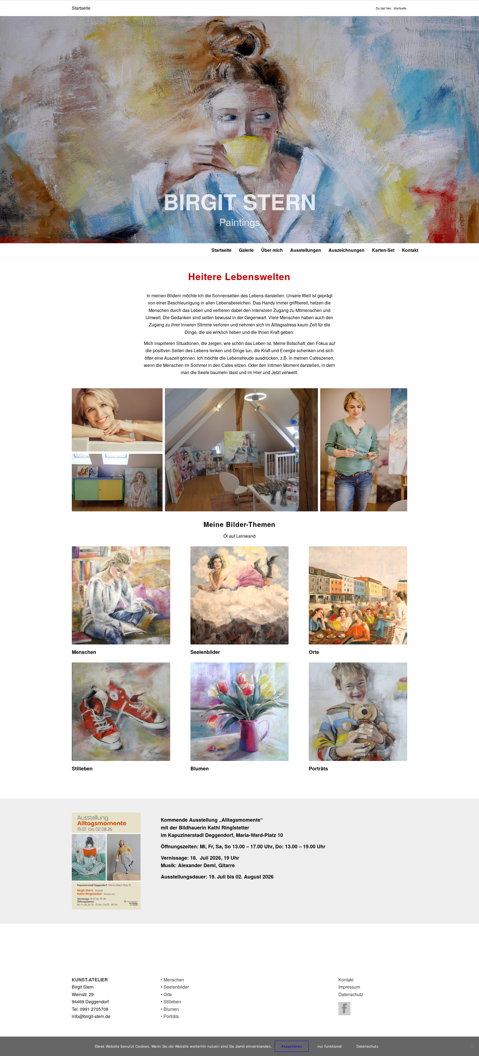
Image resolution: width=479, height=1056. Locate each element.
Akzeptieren (291, 1046)
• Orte (166, 994)
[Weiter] (474, 129)
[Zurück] (5, 129)
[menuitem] (221, 250)
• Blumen (170, 1009)
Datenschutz (350, 994)
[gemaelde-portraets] (358, 711)
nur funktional (329, 1046)
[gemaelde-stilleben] (121, 711)
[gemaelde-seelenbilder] (239, 595)
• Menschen (172, 979)
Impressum (349, 987)
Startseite (81, 8)
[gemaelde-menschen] (121, 595)
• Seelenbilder (175, 987)
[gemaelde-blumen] (239, 711)
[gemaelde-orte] (358, 595)
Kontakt (345, 979)
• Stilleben (171, 1001)
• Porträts (170, 1016)
